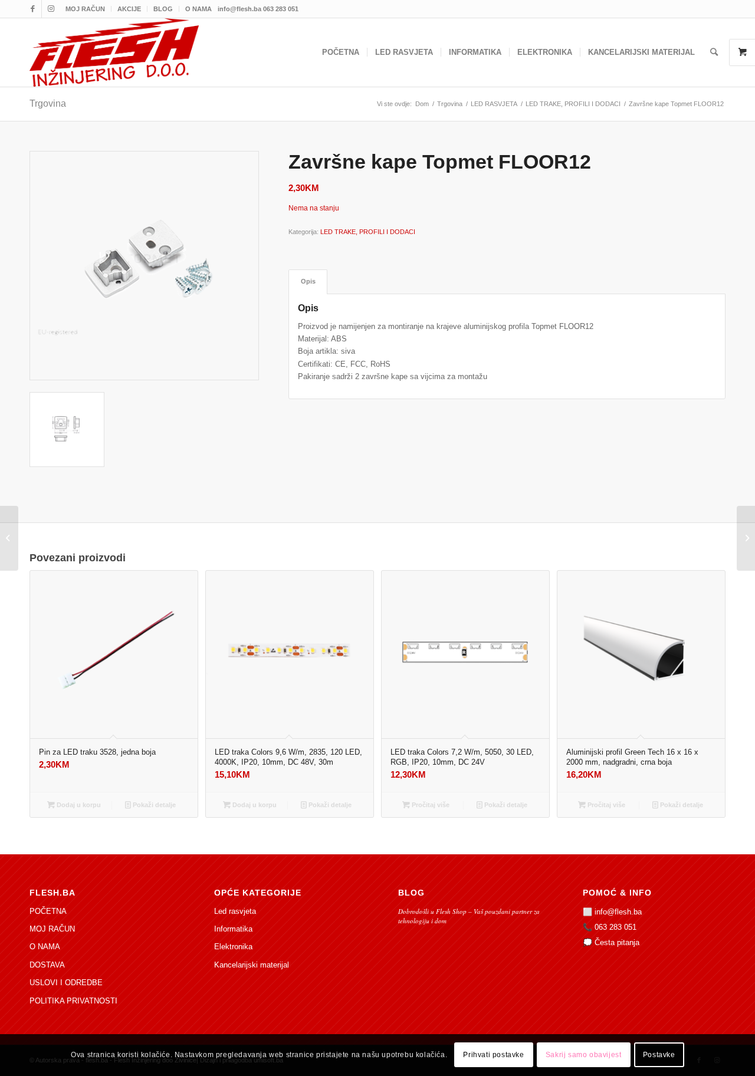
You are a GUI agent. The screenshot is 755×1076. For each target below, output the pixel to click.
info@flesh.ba (618, 911)
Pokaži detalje (153, 804)
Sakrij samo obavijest (584, 1055)
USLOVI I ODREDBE (66, 982)
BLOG (163, 8)
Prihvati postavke (493, 1055)
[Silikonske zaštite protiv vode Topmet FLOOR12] (9, 538)
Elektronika (233, 946)
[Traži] (714, 52)
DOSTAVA (47, 964)
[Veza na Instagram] (51, 9)
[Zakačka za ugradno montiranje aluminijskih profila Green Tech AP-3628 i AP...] (746, 538)
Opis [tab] (308, 281)
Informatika (233, 928)
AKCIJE (129, 8)
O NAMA (198, 8)
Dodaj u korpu (78, 804)
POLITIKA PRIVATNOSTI (73, 1000)
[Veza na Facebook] (32, 9)
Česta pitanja (617, 942)
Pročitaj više (429, 804)
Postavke (659, 1055)
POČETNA (48, 911)
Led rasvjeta (235, 911)
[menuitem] (85, 9)
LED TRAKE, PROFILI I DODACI (367, 231)
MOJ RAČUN (85, 8)
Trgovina (47, 103)
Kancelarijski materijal (251, 964)
